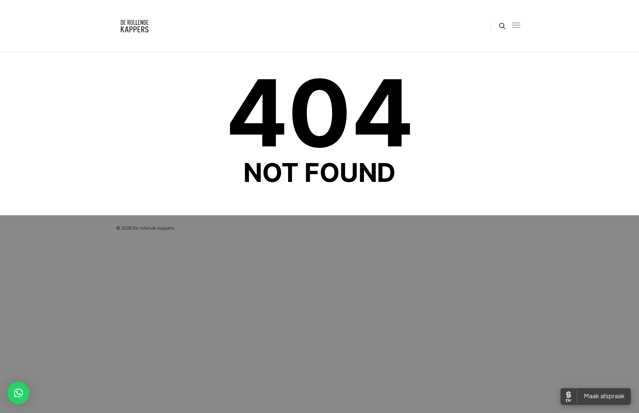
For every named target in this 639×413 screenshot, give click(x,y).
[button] (18, 393)
